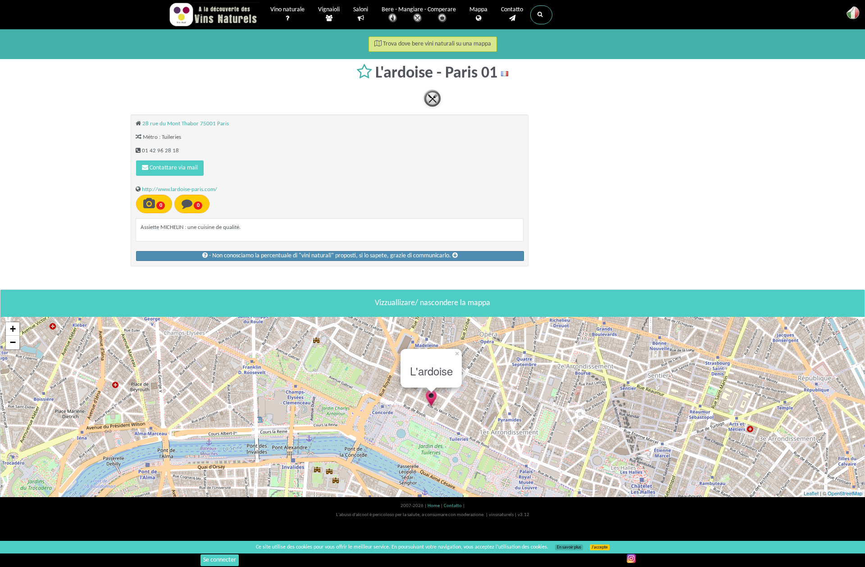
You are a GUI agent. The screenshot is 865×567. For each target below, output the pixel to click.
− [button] (13, 342)
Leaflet (811, 493)
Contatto (512, 9)
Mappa (478, 9)
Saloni (360, 9)
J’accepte (600, 547)
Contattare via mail (173, 168)
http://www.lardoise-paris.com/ (179, 189)
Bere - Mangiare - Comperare (419, 9)
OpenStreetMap (845, 493)
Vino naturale (287, 9)
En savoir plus (569, 547)
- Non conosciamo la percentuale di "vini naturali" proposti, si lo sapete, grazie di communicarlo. (330, 255)
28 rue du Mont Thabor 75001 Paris (185, 124)
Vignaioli (329, 9)
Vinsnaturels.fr (214, 14)
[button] (541, 14)
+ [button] (13, 328)
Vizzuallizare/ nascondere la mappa (432, 303)
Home (434, 505)
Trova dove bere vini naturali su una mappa (436, 44)
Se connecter (219, 560)
